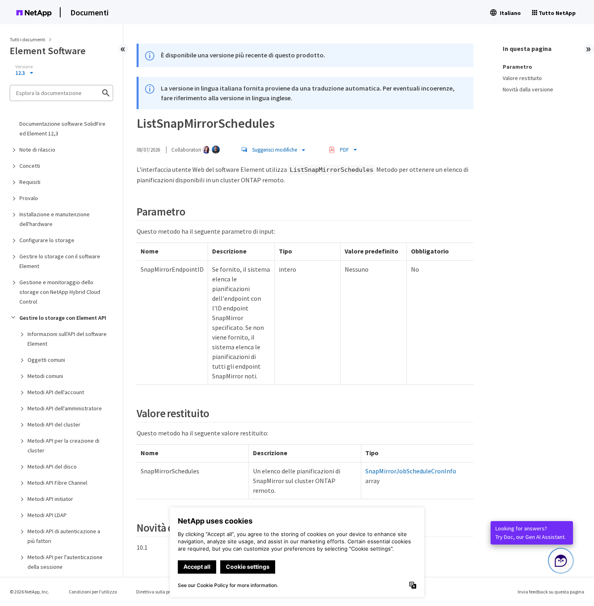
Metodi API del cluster (53, 424)
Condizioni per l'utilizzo (93, 592)
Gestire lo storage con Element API (62, 317)
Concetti (29, 165)
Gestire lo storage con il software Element (59, 261)
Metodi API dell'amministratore (64, 408)
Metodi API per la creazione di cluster (63, 445)
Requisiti (29, 182)
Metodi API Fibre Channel (57, 482)
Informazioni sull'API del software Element (67, 338)
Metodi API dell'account (55, 392)
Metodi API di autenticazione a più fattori (63, 536)
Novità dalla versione (528, 89)
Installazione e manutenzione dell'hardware (54, 219)
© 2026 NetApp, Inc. (29, 592)
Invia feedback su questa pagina (551, 592)
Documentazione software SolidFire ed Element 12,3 (62, 128)
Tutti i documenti (27, 39)
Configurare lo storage (46, 240)
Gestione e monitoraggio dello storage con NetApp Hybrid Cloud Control (59, 292)
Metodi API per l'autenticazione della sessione (65, 561)
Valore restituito (522, 78)
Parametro (517, 66)
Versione (24, 66)
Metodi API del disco (52, 466)
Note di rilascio (37, 149)
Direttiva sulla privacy (158, 592)
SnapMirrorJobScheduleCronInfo (410, 471)
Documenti (89, 12)
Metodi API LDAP (47, 515)
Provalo (28, 198)
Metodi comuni (45, 376)
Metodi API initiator (50, 499)
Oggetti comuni (46, 359)
